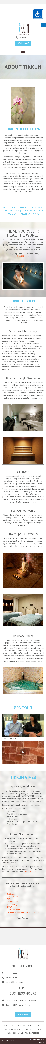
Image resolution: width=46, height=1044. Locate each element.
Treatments (16, 1026)
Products (27, 1026)
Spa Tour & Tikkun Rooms (18, 207)
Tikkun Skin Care (29, 213)
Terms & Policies (32, 1033)
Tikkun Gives (29, 210)
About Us (9, 1029)
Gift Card (37, 1026)
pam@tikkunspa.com (14, 982)
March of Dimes (13, 896)
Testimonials (11, 210)
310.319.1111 (25, 37)
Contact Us (18, 1033)
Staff (38, 207)
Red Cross (11, 894)
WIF (8, 899)
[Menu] (23, 52)
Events (29, 1029)
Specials (37, 1029)
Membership (19, 1029)
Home (6, 1026)
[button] (23, 725)
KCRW (9, 907)
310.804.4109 (11, 977)
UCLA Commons (13, 909)
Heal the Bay (12, 904)
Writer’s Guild (12, 901)
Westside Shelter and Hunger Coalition (23, 912)
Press (9, 1033)
